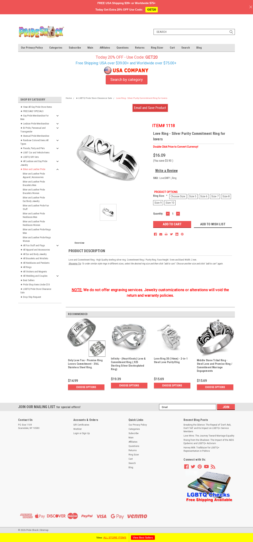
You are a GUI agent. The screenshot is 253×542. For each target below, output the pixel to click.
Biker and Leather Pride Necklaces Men (34, 215)
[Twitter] (171, 234)
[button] (209, 486)
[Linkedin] (176, 234)
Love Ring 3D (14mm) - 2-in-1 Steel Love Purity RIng (171, 360)
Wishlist (77, 429)
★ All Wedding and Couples (33, 275)
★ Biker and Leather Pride (32, 169)
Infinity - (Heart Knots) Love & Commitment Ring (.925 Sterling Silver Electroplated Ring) (128, 364)
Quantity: (158, 213)
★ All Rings (25, 267)
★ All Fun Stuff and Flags (32, 245)
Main (90, 47)
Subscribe (75, 47)
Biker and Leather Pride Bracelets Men (34, 183)
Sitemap (44, 530)
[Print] (166, 234)
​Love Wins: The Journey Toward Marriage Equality (209, 435)
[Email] (160, 234)
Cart (172, 47)
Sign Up (86, 433)
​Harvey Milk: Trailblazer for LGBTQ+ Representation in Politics (201, 449)
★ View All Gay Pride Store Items (36, 107)
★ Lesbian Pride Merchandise (34, 123)
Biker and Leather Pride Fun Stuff (36, 207)
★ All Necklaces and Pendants (34, 262)
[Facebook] (155, 234)
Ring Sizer (157, 47)
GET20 (151, 9)
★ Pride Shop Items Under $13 (35, 284)
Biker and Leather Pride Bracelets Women (34, 191)
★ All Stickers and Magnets (33, 271)
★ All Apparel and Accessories (35, 249)
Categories (55, 47)
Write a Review (166, 170)
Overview (79, 242)
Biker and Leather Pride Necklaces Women (34, 223)
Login (76, 433)
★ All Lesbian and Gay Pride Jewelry (33, 163)
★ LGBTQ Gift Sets (29, 157)
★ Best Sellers (27, 280)
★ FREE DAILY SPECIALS (32, 111)
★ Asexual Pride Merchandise (34, 135)
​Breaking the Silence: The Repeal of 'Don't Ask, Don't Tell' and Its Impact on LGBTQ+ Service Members (207, 428)
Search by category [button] (126, 79)
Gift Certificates (81, 425)
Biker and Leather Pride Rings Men (37, 231)
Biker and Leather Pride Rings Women (37, 239)
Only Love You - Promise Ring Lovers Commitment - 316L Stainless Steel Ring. (85, 364)
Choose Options (86, 387)
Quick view (172, 353)
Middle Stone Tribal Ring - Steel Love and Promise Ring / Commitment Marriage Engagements (214, 365)
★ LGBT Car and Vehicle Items (34, 152)
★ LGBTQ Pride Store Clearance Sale (35, 291)
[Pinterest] (182, 234)
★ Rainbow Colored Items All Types (34, 142)
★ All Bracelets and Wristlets (34, 258)
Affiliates (105, 47)
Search (185, 47)
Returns (139, 47)
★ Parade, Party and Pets (32, 148)
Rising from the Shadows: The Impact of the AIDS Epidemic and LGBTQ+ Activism (209, 442)
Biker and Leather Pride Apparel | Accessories (34, 175)
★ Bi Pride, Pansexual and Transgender (33, 129)
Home (69, 98)
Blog (199, 47)
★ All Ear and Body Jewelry (33, 254)
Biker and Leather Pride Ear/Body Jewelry (34, 199)
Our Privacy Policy (32, 47)
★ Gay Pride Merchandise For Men (34, 117)
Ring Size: (160, 195)
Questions (122, 47)
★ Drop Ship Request (30, 297)
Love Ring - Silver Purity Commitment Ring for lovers (141, 98)
